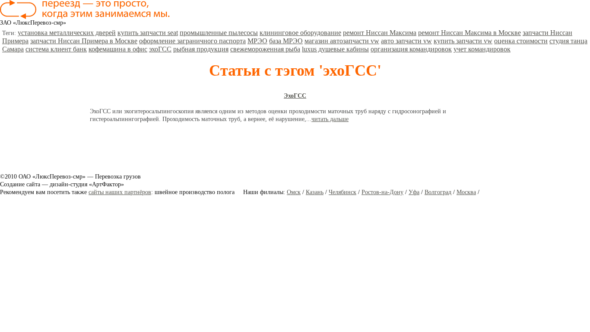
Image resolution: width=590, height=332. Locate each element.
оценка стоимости (521, 41)
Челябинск (342, 192)
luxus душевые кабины (335, 49)
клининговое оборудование (300, 32)
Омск (294, 192)
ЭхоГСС (295, 96)
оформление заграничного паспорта (192, 41)
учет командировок (482, 49)
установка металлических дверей (67, 32)
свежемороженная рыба (265, 49)
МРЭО (257, 41)
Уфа (414, 192)
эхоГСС (160, 49)
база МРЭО (286, 41)
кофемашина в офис (118, 49)
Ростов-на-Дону (382, 192)
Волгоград (438, 192)
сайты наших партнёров (120, 192)
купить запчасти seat (147, 32)
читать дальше (330, 119)
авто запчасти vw (406, 41)
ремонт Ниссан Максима (379, 32)
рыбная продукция (200, 49)
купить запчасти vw (463, 41)
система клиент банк (56, 49)
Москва (466, 192)
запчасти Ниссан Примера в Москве (83, 41)
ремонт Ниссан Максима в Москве (469, 32)
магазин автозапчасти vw (342, 41)
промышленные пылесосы (219, 32)
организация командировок (411, 49)
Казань (315, 192)
